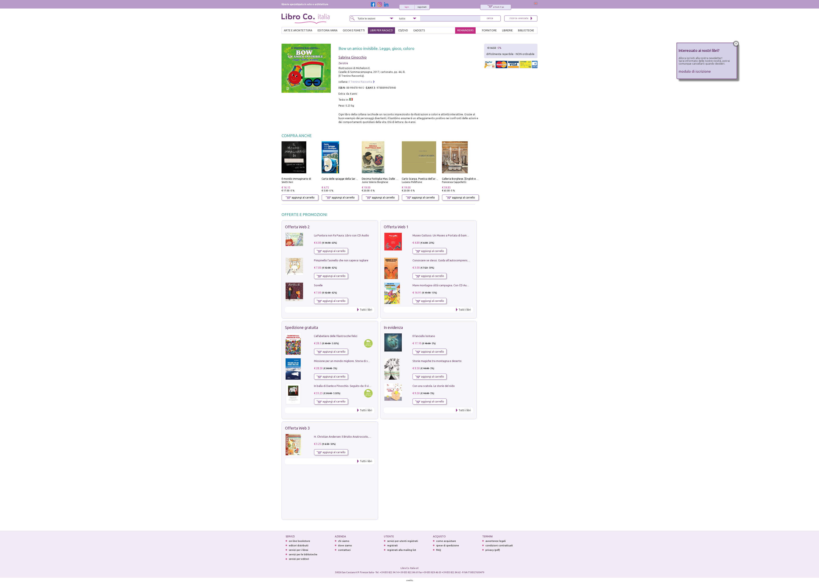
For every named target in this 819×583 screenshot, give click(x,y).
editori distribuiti (298, 545)
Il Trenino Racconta (360, 81)
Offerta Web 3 (297, 428)
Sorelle (318, 285)
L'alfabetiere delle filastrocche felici (335, 335)
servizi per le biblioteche (303, 554)
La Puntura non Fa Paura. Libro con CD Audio (341, 235)
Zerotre (343, 63)
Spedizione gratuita (301, 327)
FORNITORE (489, 30)
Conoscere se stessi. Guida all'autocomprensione (442, 260)
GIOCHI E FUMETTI (354, 30)
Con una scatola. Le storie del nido (433, 385)
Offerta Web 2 (297, 227)
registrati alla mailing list (401, 549)
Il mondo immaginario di (296, 178)
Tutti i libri (366, 309)
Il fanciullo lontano (423, 335)
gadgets (419, 30)
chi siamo (343, 541)
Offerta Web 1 (396, 227)
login (407, 7)
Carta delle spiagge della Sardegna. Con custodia (351, 178)
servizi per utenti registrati (402, 541)
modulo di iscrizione (695, 71)
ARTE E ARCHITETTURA (298, 30)
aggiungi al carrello (303, 197)
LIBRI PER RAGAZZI (381, 30)
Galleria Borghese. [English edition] (463, 178)
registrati (422, 7)
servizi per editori (299, 558)
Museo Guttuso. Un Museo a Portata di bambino (442, 235)
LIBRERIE (507, 30)
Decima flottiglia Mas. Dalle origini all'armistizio (391, 178)
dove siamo (345, 545)
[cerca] (490, 18)
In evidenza (393, 327)
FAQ (438, 549)
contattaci (344, 549)
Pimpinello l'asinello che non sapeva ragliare (341, 260)
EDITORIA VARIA (327, 30)
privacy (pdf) (492, 549)
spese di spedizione (447, 545)
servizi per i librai (298, 549)
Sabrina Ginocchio (352, 57)
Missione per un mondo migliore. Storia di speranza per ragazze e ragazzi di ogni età (367, 360)
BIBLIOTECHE (526, 30)
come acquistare (446, 541)
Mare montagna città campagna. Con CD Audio (441, 285)
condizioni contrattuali (499, 545)
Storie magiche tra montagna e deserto (437, 360)
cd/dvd (403, 30)
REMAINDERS (465, 30)
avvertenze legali (495, 541)
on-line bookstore (299, 541)
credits (409, 580)
